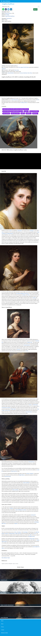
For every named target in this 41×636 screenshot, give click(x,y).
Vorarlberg (8, 233)
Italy (18, 70)
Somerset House (8, 476)
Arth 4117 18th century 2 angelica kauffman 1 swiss (12, 111)
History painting (6, 113)
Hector (30, 404)
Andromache (35, 404)
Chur (19, 67)
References (35, 113)
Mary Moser (30, 73)
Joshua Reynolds (11, 73)
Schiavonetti (32, 538)
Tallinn (16, 533)
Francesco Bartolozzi (23, 73)
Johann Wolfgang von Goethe (20, 509)
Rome (16, 70)
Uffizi (31, 535)
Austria (11, 233)
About (2, 620)
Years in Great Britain (34, 111)
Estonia (19, 533)
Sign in (35, 9)
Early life (26, 111)
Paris (15, 532)
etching (34, 297)
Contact (2, 629)
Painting (7, 14)
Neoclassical (16, 99)
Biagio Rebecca (22, 475)
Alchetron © (4, 632)
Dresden (19, 532)
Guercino (18, 349)
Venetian (11, 508)
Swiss (12, 99)
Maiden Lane (29, 342)
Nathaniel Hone (31, 461)
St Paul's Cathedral (29, 473)
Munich (6, 533)
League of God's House (24, 67)
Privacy (2, 626)
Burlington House (31, 536)
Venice (28, 294)
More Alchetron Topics (6, 557)
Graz (35, 533)
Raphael (15, 523)
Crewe (27, 350)
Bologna (24, 294)
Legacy (22, 113)
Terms (2, 623)
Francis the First (14, 471)
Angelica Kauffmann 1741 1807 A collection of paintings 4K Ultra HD (15, 109)
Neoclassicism (9, 18)
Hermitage (25, 532)
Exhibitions (28, 113)
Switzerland (19, 230)
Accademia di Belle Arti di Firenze (22, 293)
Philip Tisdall (13, 409)
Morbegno (32, 230)
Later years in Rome (15, 113)
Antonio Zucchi (7, 13)
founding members (23, 102)
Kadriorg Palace (12, 533)
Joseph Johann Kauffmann (9, 16)
